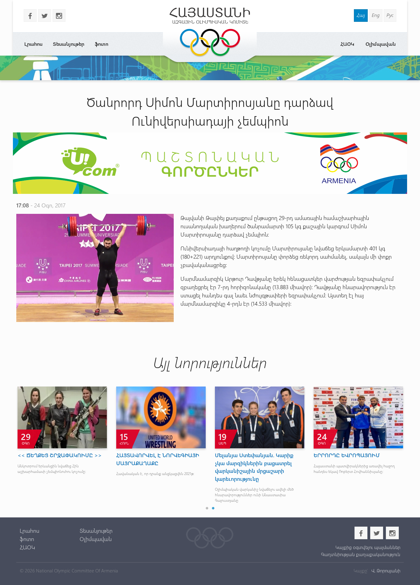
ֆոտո (101, 44)
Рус (390, 15)
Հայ (361, 15)
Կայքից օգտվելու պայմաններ (367, 547)
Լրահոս (33, 44)
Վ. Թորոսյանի (385, 570)
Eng (376, 15)
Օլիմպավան (381, 44)
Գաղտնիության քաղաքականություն (360, 554)
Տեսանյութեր (68, 44)
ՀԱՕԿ (347, 44)
